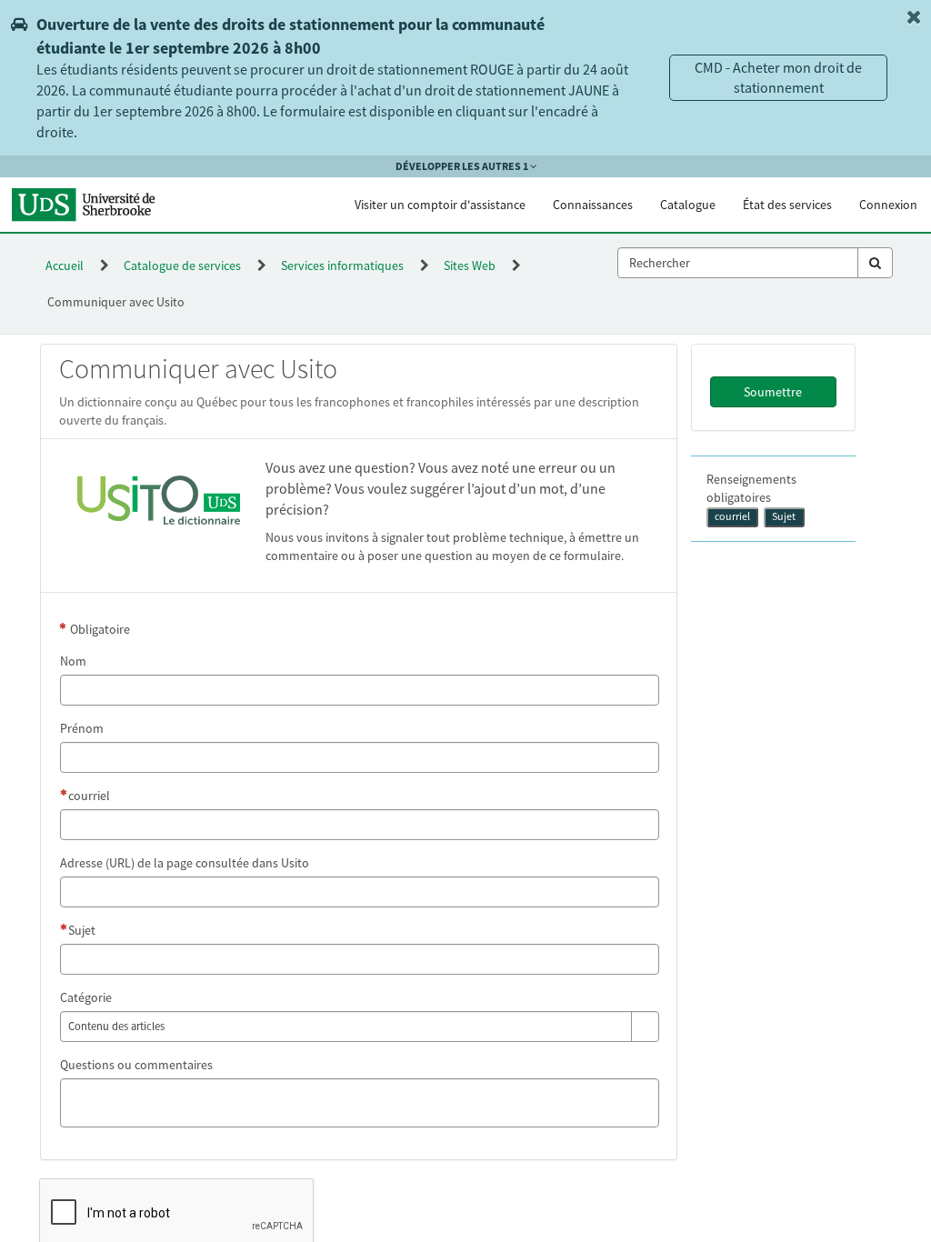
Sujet (784, 516)
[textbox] (737, 262)
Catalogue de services (182, 265)
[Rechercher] (875, 262)
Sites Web (470, 265)
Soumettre (773, 392)
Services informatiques (342, 265)
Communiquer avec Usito (116, 302)
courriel (732, 516)
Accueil (64, 265)
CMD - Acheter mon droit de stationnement (778, 77)
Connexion (888, 204)
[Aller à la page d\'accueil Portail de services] (91, 204)
